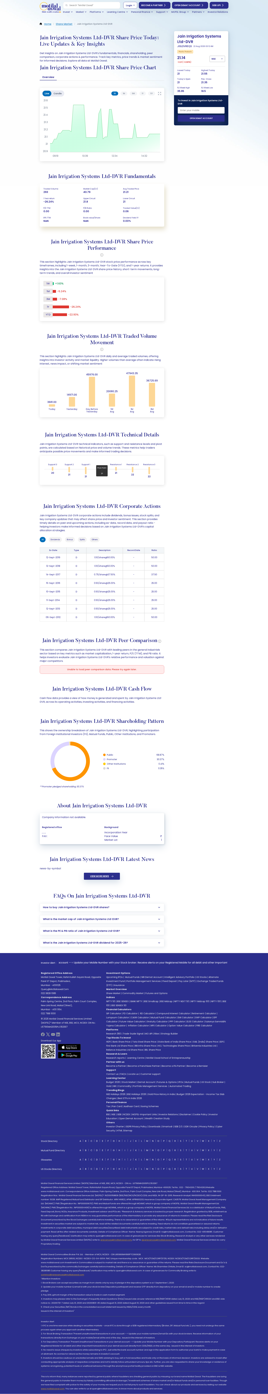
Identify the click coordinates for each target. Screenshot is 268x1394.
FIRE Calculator (204, 1025)
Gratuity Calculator (157, 1021)
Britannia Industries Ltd (204, 1045)
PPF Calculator (177, 1021)
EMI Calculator (185, 1017)
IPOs (181, 1082)
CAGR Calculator (140, 1017)
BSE (108, 1114)
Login (129, 5)
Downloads (154, 1126)
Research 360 (113, 1033)
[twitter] (48, 1035)
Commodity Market (133, 993)
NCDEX (126, 1114)
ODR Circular (191, 1126)
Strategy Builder (169, 1033)
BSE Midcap (166, 1001)
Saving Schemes (150, 1106)
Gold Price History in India (161, 1094)
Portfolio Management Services (144, 981)
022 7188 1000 (48, 1013)
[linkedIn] (58, 1035)
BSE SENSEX (123, 1001)
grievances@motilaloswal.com (116, 1239)
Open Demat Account (187, 5)
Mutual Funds (132, 977)
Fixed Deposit (170, 981)
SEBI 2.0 (178, 1126)
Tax (108, 1106)
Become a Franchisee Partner (144, 1066)
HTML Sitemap (124, 1130)
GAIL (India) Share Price (205, 1041)
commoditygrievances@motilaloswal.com (62, 1274)
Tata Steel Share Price (144, 1041)
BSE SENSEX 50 (119, 1005)
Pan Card (117, 1106)
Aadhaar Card (131, 1106)
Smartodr (167, 1126)
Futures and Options (156, 993)
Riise (156, 1033)
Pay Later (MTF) (187, 981)
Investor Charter (115, 1126)
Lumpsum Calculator (117, 1017)
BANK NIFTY (136, 1001)
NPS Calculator (159, 1025)
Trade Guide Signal (133, 1033)
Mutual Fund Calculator (163, 1017)
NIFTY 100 (216, 1001)
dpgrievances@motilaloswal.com (159, 1239)
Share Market (113, 993)
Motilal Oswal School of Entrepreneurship (168, 1057)
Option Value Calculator (181, 1025)
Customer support (151, 1074)
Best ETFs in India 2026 (130, 1098)
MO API (148, 1033)
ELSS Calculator (195, 1021)
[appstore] (69, 1047)
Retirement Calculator (204, 1013)
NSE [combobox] (214, 58)
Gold (108, 1086)
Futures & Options (167, 1082)
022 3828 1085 (48, 993)
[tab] (114, 93)
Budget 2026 (113, 1082)
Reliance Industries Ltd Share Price (124, 1049)
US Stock (206, 1082)
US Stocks (201, 977)
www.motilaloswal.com (53, 1388)
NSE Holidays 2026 (115, 1094)
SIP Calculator (113, 1013)
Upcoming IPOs (114, 977)
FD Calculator (130, 1013)
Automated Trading (180, 1086)
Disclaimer (185, 1114)
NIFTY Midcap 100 (200, 1001)
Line (47, 93)
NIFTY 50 (110, 1001)
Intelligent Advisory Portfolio (179, 977)
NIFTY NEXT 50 (181, 1001)
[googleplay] (69, 1055)
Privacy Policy (206, 1126)
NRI (114, 1086)
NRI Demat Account (152, 977)
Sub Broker (218, 1082)
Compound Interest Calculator (173, 1013)
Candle (58, 93)
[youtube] (53, 1035)
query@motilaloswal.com (55, 989)
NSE (113, 1114)
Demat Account (146, 1082)
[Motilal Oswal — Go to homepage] (50, 7)
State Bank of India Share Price (174, 1041)
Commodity (124, 1086)
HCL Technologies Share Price (174, 1045)
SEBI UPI (216, 5)
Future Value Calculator (132, 1021)
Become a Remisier (197, 1066)
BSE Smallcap (151, 1001)
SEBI (119, 1114)
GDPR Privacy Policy (136, 1126)
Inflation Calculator (138, 1025)
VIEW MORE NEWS (99, 876)
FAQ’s (123, 1074)
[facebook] (43, 1035)
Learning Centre (136, 1057)
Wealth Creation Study (157, 1118)
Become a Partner (152, 5)
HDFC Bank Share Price (118, 1041)
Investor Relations (168, 1114)
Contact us (112, 1074)
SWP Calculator (203, 1017)
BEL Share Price (153, 1049)
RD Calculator (147, 1013)
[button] (66, 5)
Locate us (133, 1074)
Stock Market (129, 1082)
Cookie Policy (200, 1114)
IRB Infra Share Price (145, 1045)
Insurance (119, 985)
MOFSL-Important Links (144, 1114)
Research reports (115, 1057)
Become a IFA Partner (173, 1066)
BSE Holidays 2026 (136, 1094)
